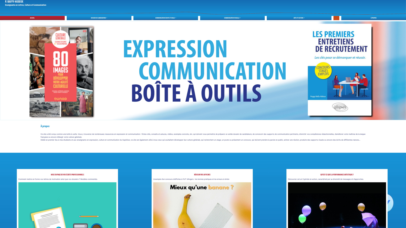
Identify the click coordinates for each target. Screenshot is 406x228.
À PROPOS (374, 18)
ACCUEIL (32, 18)
